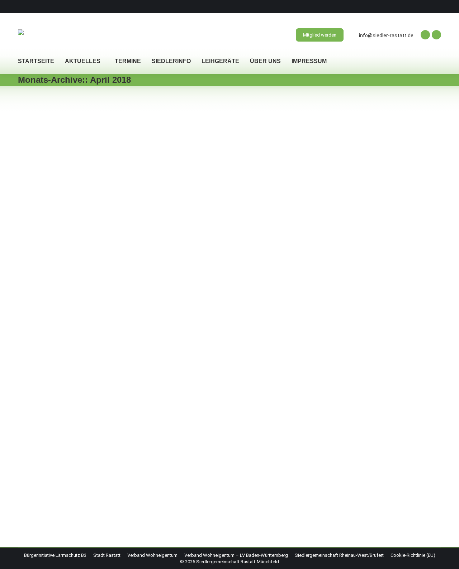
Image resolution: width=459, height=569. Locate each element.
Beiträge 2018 (41, 135)
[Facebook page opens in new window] (425, 34)
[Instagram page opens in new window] (436, 34)
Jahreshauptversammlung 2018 (80, 468)
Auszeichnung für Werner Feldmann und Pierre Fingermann (129, 190)
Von (70, 135)
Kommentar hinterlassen (141, 423)
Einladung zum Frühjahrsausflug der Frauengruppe (114, 124)
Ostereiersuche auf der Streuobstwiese (94, 411)
